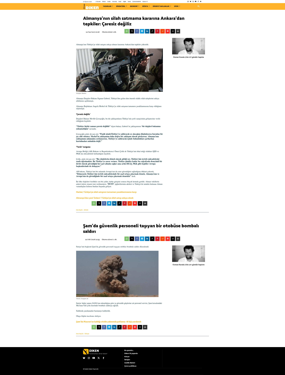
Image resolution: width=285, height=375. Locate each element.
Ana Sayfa (79, 210)
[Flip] (167, 31)
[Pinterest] (157, 31)
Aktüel (86, 210)
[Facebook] (198, 1)
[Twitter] (193, 1)
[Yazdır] (178, 31)
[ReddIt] (162, 31)
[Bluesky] (190, 1)
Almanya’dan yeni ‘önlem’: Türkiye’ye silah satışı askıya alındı (104, 198)
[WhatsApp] (126, 31)
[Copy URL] (152, 31)
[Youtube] (195, 1)
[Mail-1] (200, 1)
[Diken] (91, 6)
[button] (198, 6)
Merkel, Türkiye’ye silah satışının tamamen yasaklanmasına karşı (106, 192)
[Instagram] (188, 1)
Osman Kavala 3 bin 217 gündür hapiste (188, 57)
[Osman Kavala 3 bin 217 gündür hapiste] (188, 46)
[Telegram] (142, 31)
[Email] (173, 31)
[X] (132, 31)
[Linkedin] (147, 31)
